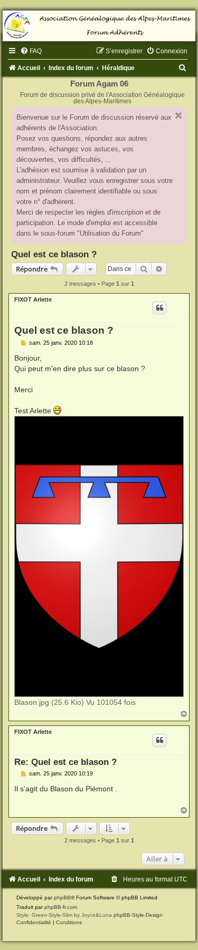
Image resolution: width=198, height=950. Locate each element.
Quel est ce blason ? (54, 254)
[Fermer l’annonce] (178, 115)
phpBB (62, 897)
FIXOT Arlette (33, 299)
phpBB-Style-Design (138, 915)
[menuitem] (31, 51)
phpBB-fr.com (60, 907)
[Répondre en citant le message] (159, 308)
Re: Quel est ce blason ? (65, 762)
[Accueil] (99, 26)
